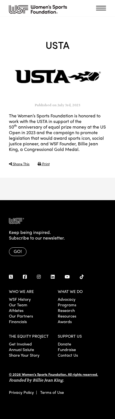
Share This (21, 163)
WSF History (20, 299)
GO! (18, 251)
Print (45, 163)
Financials (18, 321)
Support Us (70, 336)
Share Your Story (24, 355)
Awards (65, 321)
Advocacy (66, 299)
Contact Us (68, 355)
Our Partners (21, 316)
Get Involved (20, 344)
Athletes (16, 310)
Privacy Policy (21, 392)
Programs (67, 304)
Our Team (18, 304)
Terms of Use (52, 392)
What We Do (70, 291)
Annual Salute (21, 349)
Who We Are (21, 291)
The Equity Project (29, 336)
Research (66, 310)
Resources (67, 316)
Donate (64, 344)
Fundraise (67, 349)
